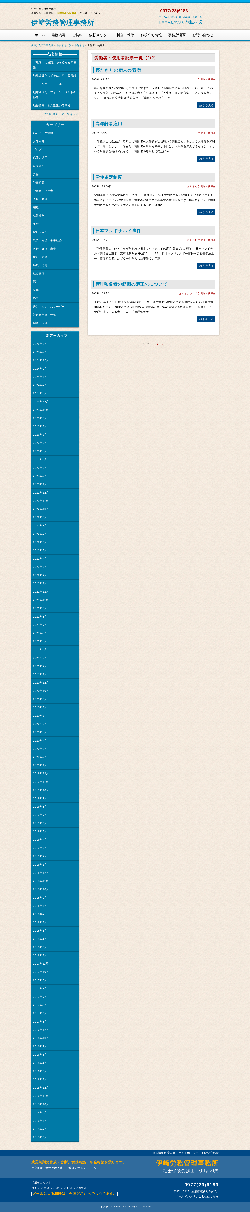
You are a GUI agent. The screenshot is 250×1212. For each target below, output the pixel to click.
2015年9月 (40, 1112)
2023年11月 (41, 410)
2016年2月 (40, 1079)
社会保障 (39, 273)
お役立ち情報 (151, 35)
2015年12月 (41, 1087)
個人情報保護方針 (164, 1152)
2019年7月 (40, 814)
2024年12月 (41, 360)
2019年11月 (41, 781)
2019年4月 (40, 839)
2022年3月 (40, 566)
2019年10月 (41, 790)
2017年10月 (41, 971)
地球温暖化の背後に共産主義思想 (54, 75)
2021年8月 (40, 616)
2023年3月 (40, 467)
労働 (36, 174)
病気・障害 (40, 265)
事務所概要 (177, 35)
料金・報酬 (125, 35)
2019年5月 (40, 831)
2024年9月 (40, 368)
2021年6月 (40, 633)
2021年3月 (40, 657)
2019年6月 (40, 823)
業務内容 (59, 35)
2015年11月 (41, 1095)
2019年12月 (41, 773)
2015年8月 (40, 1120)
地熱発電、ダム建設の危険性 (52, 105)
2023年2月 (40, 476)
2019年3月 (40, 847)
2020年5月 (40, 732)
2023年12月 (41, 401)
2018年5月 (40, 930)
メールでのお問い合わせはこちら (197, 1196)
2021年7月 (40, 624)
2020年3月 (40, 748)
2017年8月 (40, 988)
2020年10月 (41, 690)
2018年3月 (40, 947)
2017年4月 (40, 1013)
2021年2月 (40, 666)
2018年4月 (40, 939)
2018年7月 (40, 914)
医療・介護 (40, 199)
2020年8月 (40, 707)
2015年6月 (40, 1137)
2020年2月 (40, 757)
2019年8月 (40, 806)
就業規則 (39, 215)
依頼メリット (99, 35)
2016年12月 (41, 1029)
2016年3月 (40, 1071)
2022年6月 (40, 542)
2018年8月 (40, 905)
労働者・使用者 (206, 79)
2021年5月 (40, 641)
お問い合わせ (202, 35)
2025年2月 (40, 352)
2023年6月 (40, 442)
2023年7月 (40, 434)
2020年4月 (40, 740)
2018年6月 (40, 922)
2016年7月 (40, 1046)
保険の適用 (40, 157)
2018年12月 (41, 872)
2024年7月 (40, 385)
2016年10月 (41, 1038)
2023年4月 (40, 459)
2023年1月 (40, 484)
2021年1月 (40, 674)
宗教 (36, 207)
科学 (36, 290)
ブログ (193, 293)
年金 (36, 223)
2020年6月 (40, 723)
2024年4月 (40, 393)
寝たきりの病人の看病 (118, 70)
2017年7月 (40, 996)
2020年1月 (40, 765)
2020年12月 (41, 682)
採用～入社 (40, 232)
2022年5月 (40, 550)
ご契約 (77, 35)
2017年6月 (40, 1005)
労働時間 (39, 182)
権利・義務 (40, 257)
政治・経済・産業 (44, 248)
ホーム (40, 35)
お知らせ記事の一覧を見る (61, 114)
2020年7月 (40, 715)
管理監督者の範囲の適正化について (132, 284)
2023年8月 (40, 426)
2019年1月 (40, 864)
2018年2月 (40, 955)
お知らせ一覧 (64, 45)
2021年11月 (41, 599)
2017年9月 (40, 980)
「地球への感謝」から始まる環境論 (54, 65)
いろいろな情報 (43, 133)
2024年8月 (40, 376)
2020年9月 (40, 699)
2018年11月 (41, 881)
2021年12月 (41, 591)
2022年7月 (40, 533)
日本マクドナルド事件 (118, 230)
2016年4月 (40, 1063)
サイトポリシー (189, 1152)
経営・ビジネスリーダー (49, 306)
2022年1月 (40, 583)
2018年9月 (40, 897)
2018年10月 (41, 889)
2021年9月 (40, 608)
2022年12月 (41, 492)
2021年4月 (40, 649)
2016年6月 (40, 1054)
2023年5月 (40, 451)
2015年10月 (41, 1104)
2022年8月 (40, 525)
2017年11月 (41, 963)
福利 (36, 281)
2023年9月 (40, 418)
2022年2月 (40, 575)
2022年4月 (40, 558)
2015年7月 (40, 1129)
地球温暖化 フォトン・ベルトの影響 (54, 95)
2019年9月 (40, 798)
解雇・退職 (40, 323)
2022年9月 (40, 517)
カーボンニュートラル (47, 84)
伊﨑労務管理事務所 (62, 22)
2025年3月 (40, 343)
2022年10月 (41, 509)
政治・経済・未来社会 (47, 240)
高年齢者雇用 (109, 123)
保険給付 (39, 166)
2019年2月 (40, 856)
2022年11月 (41, 500)
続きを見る (206, 105)
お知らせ (80, 45)
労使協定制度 (109, 177)
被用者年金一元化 (44, 314)
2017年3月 (40, 1021)
